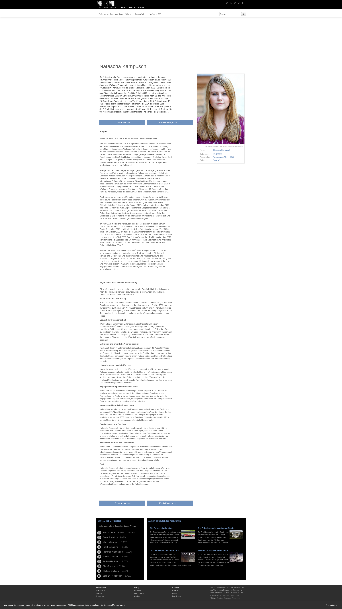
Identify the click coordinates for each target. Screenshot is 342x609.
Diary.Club (139, 14)
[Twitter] (238, 3)
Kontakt (175, 591)
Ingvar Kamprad (124, 122)
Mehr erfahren (118, 605)
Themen (141, 7)
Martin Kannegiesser (168, 122)
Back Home (176, 596)
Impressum (100, 596)
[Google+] (234, 3)
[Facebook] (242, 3)
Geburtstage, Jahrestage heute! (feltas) (115, 14)
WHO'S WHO (139, 593)
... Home (121, 7)
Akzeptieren (331, 605)
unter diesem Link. (233, 595)
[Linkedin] (231, 3)
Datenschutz (100, 591)
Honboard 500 (155, 14)
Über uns (137, 591)
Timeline (131, 7)
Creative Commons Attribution (228, 598)
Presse (174, 593)
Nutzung (99, 593)
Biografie (103, 132)
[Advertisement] (171, 41)
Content (137, 596)
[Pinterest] (227, 3)
